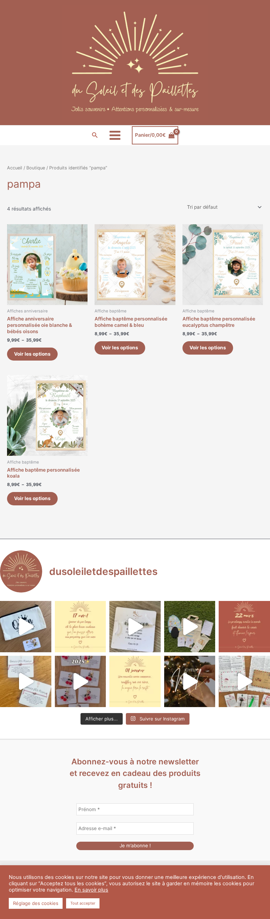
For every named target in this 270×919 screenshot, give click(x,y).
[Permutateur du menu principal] (115, 135)
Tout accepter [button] (82, 903)
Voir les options (32, 354)
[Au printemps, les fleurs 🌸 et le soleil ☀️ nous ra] (244, 626)
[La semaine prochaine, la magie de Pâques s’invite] (190, 626)
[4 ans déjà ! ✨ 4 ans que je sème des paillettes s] (80, 681)
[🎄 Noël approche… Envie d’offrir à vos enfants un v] (244, 681)
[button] (95, 135)
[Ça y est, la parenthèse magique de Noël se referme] (190, 681)
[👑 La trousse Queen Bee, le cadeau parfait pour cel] (25, 626)
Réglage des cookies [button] (35, 903)
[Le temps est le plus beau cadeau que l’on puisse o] (80, 626)
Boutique (35, 167)
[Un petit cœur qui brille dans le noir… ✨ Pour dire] (25, 681)
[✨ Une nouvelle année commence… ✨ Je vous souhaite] (135, 681)
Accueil (14, 167)
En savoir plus (91, 890)
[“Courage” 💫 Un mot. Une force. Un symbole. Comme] (135, 626)
